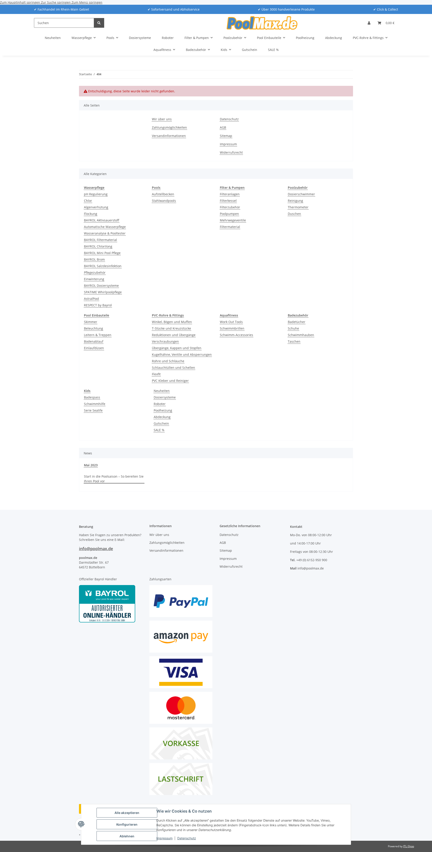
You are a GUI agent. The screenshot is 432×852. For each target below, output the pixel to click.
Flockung (90, 214)
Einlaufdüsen (94, 348)
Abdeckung (162, 417)
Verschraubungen (165, 341)
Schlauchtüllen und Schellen (173, 367)
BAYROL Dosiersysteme (101, 285)
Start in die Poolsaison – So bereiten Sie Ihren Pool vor (114, 478)
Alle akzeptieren (127, 813)
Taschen (294, 341)
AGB (223, 127)
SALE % (159, 430)
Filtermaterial (230, 227)
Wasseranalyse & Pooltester (105, 233)
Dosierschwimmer (301, 194)
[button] (369, 23)
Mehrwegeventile (233, 220)
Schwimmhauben (301, 335)
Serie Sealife (93, 410)
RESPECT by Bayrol (98, 305)
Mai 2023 (91, 465)
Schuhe (293, 328)
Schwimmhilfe (94, 404)
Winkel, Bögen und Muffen (172, 322)
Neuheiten (162, 391)
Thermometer (298, 207)
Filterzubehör (230, 207)
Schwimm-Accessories (236, 335)
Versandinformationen (169, 136)
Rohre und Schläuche (168, 361)
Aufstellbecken (163, 194)
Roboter (160, 404)
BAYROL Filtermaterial (100, 240)
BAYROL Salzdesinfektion (103, 266)
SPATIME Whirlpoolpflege (103, 292)
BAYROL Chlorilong (98, 246)
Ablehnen (126, 836)
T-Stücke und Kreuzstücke (171, 328)
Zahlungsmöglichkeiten (169, 127)
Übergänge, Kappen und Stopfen (176, 348)
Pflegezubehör (95, 272)
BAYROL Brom (94, 259)
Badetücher (296, 322)
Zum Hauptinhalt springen (20, 2)
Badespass (92, 397)
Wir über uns (162, 119)
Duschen (294, 214)
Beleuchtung (93, 328)
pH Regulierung (96, 194)
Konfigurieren (126, 824)
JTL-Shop (408, 846)
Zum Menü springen (87, 2)
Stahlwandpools (164, 200)
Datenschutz (186, 838)
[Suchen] (99, 23)
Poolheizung (163, 410)
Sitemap (226, 136)
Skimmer (90, 322)
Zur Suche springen (56, 2)
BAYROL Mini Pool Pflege (102, 253)
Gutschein (161, 423)
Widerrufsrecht (231, 152)
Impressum (164, 838)
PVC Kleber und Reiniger (170, 380)
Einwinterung (94, 279)
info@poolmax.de (96, 548)
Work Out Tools (231, 322)
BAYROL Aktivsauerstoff (101, 220)
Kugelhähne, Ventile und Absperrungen (182, 354)
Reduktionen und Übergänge (174, 335)
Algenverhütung (96, 207)
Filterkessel (228, 200)
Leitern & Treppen (97, 335)
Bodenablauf (93, 341)
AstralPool (91, 298)
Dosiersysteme (165, 397)
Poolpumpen (229, 214)
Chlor (88, 200)
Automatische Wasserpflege (105, 227)
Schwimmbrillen (232, 328)
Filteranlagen (230, 194)
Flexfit (156, 374)
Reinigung (295, 200)
